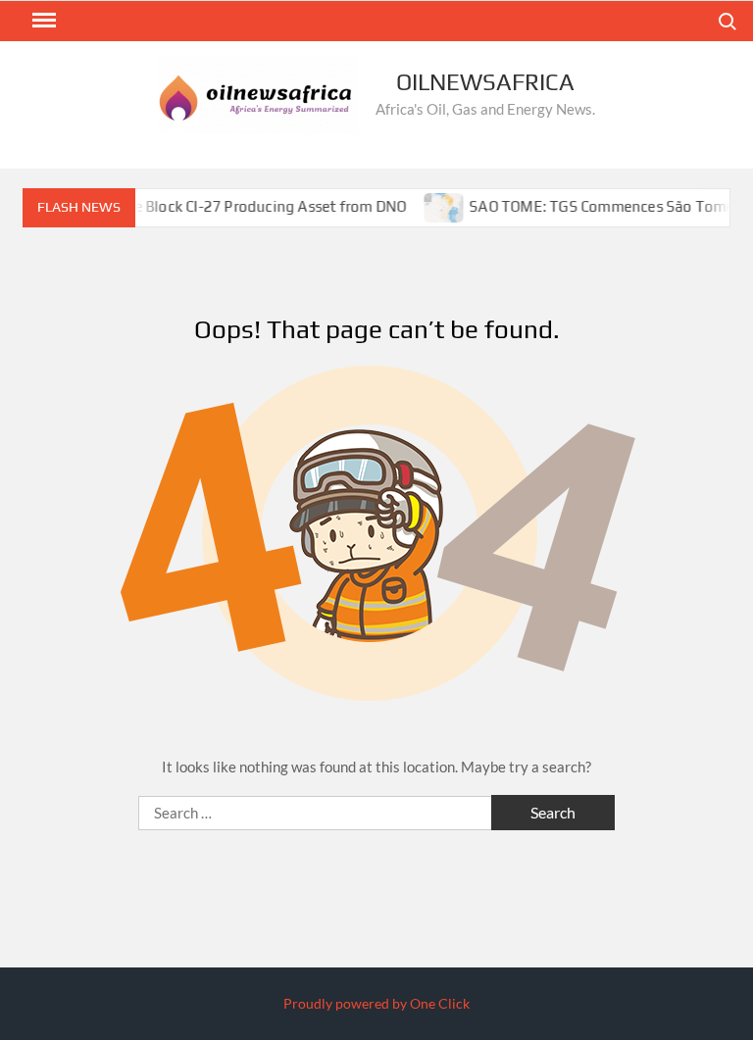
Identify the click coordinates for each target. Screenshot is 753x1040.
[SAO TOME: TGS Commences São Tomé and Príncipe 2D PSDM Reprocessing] (434, 206)
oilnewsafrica (485, 82)
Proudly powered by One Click (376, 1003)
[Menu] (42, 20)
